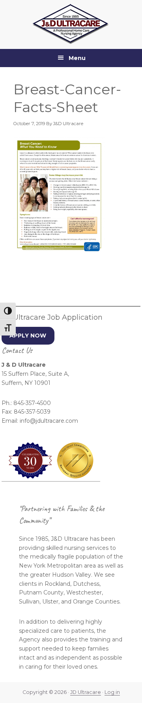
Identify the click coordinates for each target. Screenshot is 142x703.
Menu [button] (77, 58)
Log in (112, 692)
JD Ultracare (85, 692)
